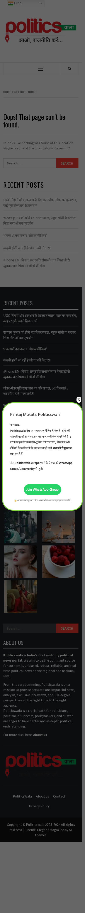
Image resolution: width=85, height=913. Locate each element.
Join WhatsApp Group (42, 489)
